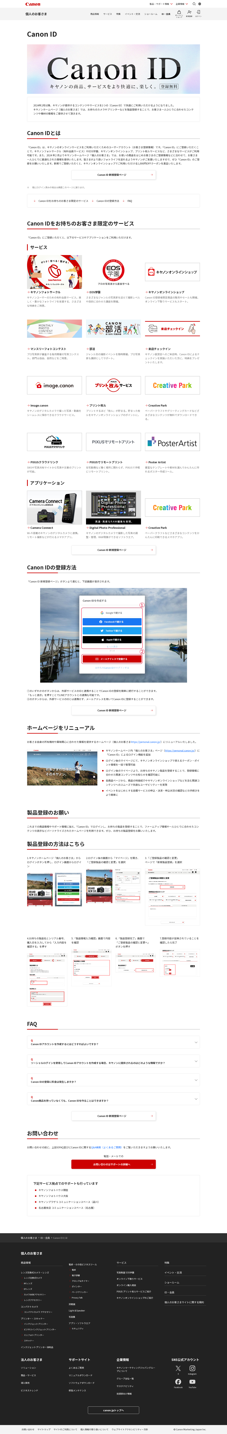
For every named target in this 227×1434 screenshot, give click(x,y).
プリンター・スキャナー (33, 1318)
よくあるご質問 (76, 1367)
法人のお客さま (31, 1359)
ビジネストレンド (29, 1390)
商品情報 (94, 13)
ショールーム (150, 13)
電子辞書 (76, 1275)
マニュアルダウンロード (80, 1375)
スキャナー (29, 1340)
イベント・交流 (132, 13)
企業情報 (180, 3)
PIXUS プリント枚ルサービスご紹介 (134, 1291)
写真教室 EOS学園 (125, 1272)
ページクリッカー (80, 1292)
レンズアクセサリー (33, 1300)
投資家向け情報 (124, 1393)
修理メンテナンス (77, 1390)
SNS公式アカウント (185, 1359)
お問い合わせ (27, 1429)
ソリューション (28, 1367)
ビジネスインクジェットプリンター (40, 1329)
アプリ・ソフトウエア (79, 1323)
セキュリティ (78, 1328)
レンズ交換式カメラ (33, 1277)
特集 (118, 13)
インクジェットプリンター (36, 1323)
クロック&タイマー (80, 1280)
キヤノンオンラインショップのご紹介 (135, 1297)
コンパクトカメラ (29, 1306)
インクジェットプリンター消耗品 (37, 1347)
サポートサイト (79, 1359)
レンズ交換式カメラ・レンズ (35, 1272)
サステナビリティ (125, 1386)
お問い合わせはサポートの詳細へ (111, 1164)
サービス (107, 13)
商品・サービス (28, 1375)
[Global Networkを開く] (200, 4)
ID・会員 (166, 13)
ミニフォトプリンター (34, 1335)
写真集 (72, 1316)
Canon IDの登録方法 (108, 201)
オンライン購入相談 (126, 1285)
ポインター (77, 1286)
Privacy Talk (77, 1297)
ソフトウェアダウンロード (82, 1382)
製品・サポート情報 (159, 3)
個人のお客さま (36, 14)
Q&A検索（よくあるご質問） (107, 1147)
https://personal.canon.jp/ (146, 742)
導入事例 (25, 1382)
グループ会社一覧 (125, 1378)
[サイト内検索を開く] (194, 4)
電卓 (74, 1269)
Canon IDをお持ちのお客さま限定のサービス (63, 201)
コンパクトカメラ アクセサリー (38, 1311)
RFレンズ (28, 1283)
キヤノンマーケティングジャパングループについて (136, 1369)
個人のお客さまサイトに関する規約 (184, 1302)
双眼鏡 (72, 1304)
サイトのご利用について (65, 1429)
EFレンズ (28, 1288)
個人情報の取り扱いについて (94, 1429)
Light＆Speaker (77, 1310)
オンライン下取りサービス (130, 1278)
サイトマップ (44, 1429)
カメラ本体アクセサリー (35, 1294)
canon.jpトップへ (113, 1410)
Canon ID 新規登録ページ (111, 175)
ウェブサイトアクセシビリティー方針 (130, 1429)
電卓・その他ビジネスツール (83, 1264)
